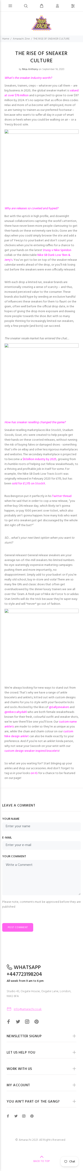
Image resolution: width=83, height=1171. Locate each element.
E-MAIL (7, 837)
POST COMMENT (18, 927)
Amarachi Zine (21, 39)
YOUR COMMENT (14, 856)
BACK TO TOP (41, 1161)
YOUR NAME (11, 819)
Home (5, 39)
